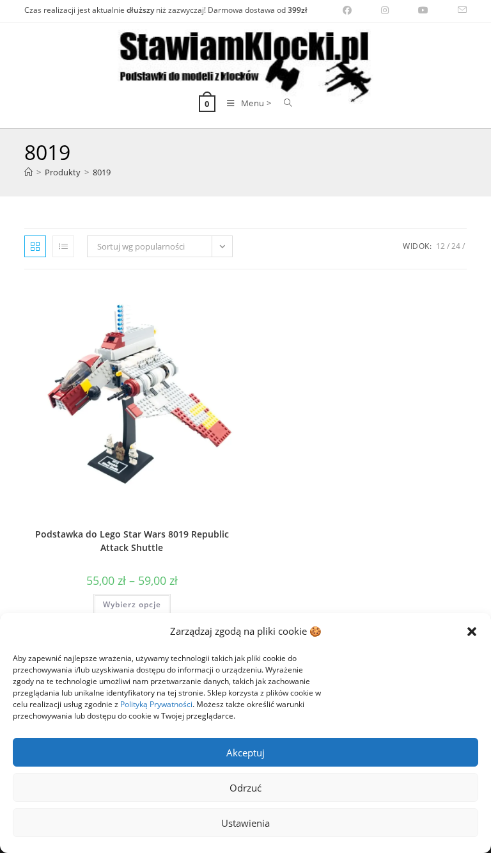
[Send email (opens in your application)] (455, 10)
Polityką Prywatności (156, 704)
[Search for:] (283, 103)
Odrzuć (245, 787)
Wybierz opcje (132, 604)
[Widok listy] (63, 246)
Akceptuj (245, 752)
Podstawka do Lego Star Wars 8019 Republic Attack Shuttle (132, 541)
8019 (102, 172)
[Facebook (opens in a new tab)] (347, 10)
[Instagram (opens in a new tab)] (384, 10)
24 (455, 246)
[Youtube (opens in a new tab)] (423, 10)
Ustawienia (245, 823)
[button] (471, 631)
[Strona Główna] (28, 172)
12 (440, 246)
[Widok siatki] (35, 246)
